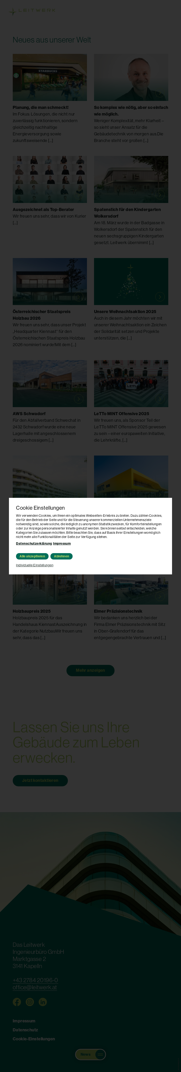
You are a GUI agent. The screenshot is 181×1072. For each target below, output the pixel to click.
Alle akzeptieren (32, 556)
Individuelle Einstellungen (34, 565)
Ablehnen (61, 556)
